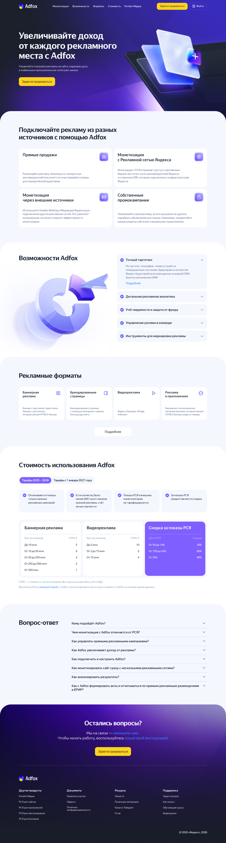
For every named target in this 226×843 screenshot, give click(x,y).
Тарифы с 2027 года (73, 480)
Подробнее (133, 283)
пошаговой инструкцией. (146, 738)
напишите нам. (126, 733)
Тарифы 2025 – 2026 (35, 480)
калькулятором (48, 587)
